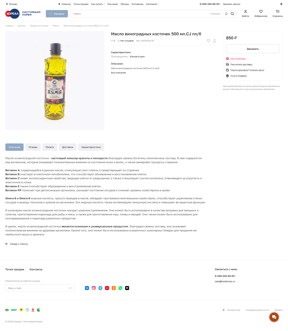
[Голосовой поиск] (226, 13)
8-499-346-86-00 (209, 4)
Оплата (50, 147)
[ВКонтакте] (87, 288)
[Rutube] (127, 288)
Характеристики (91, 147)
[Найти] (232, 13)
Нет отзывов (126, 40)
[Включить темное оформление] (281, 4)
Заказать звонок (231, 4)
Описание (14, 147)
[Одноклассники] (114, 288)
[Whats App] (120, 288)
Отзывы (33, 147)
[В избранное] (208, 40)
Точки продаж (14, 269)
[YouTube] (107, 288)
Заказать (253, 48)
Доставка (67, 147)
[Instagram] (94, 288)
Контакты (36, 269)
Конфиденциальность (257, 310)
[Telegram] (100, 288)
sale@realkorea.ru (225, 281)
